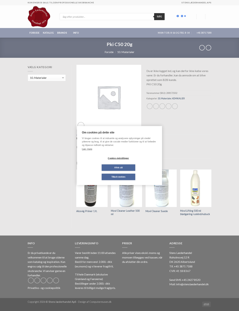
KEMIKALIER (178, 98)
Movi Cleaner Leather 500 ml (125, 212)
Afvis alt (118, 167)
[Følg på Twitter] (43, 280)
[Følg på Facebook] (31, 280)
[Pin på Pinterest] (168, 106)
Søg (159, 16)
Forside (34, 32)
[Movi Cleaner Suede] (161, 188)
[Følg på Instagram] (37, 280)
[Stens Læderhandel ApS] (40, 16)
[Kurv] (209, 16)
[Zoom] (81, 125)
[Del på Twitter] (156, 106)
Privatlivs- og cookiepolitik (44, 287)
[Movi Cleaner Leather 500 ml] (126, 188)
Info (76, 32)
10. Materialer (125, 52)
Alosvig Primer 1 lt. (86, 211)
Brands (62, 32)
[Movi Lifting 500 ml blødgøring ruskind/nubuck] (195, 188)
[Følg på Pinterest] (56, 280)
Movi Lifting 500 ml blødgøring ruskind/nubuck (195, 212)
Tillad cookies (118, 177)
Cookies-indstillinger (118, 158)
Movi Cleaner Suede (157, 211)
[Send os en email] (50, 280)
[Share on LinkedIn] (175, 106)
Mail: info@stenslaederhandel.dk (189, 284)
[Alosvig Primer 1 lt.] (91, 188)
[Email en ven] (162, 106)
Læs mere (87, 149)
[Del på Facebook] (150, 106)
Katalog (48, 32)
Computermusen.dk (100, 301)
